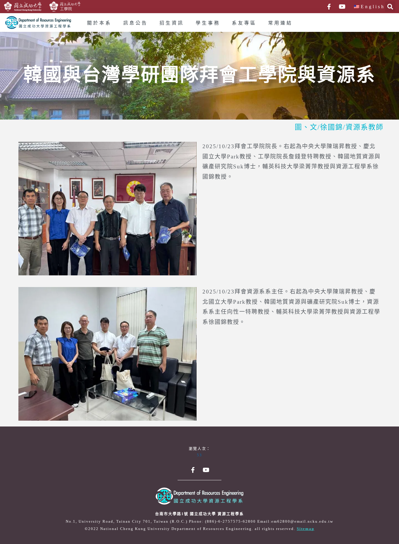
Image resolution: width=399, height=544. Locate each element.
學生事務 (208, 23)
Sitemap (305, 529)
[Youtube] (342, 7)
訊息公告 (135, 23)
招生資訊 (171, 23)
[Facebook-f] (329, 7)
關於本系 (99, 23)
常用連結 (280, 23)
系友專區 (244, 23)
